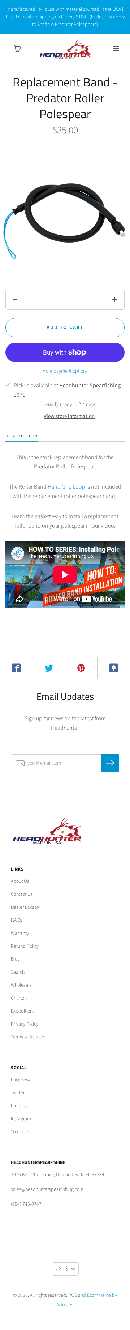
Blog (15, 959)
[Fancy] (114, 668)
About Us (20, 881)
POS (72, 1295)
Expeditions (23, 1011)
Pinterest (20, 1105)
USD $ (62, 1268)
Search (18, 972)
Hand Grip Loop (66, 487)
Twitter (18, 1093)
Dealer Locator (25, 907)
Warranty (20, 933)
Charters (19, 998)
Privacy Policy (24, 1024)
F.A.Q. (16, 920)
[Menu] (115, 48)
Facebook (21, 1080)
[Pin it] (81, 668)
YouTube (19, 1131)
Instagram (21, 1118)
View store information (69, 416)
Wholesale (21, 985)
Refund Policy (25, 946)
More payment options (65, 371)
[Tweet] (48, 668)
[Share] (16, 668)
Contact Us (22, 894)
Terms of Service (27, 1037)
